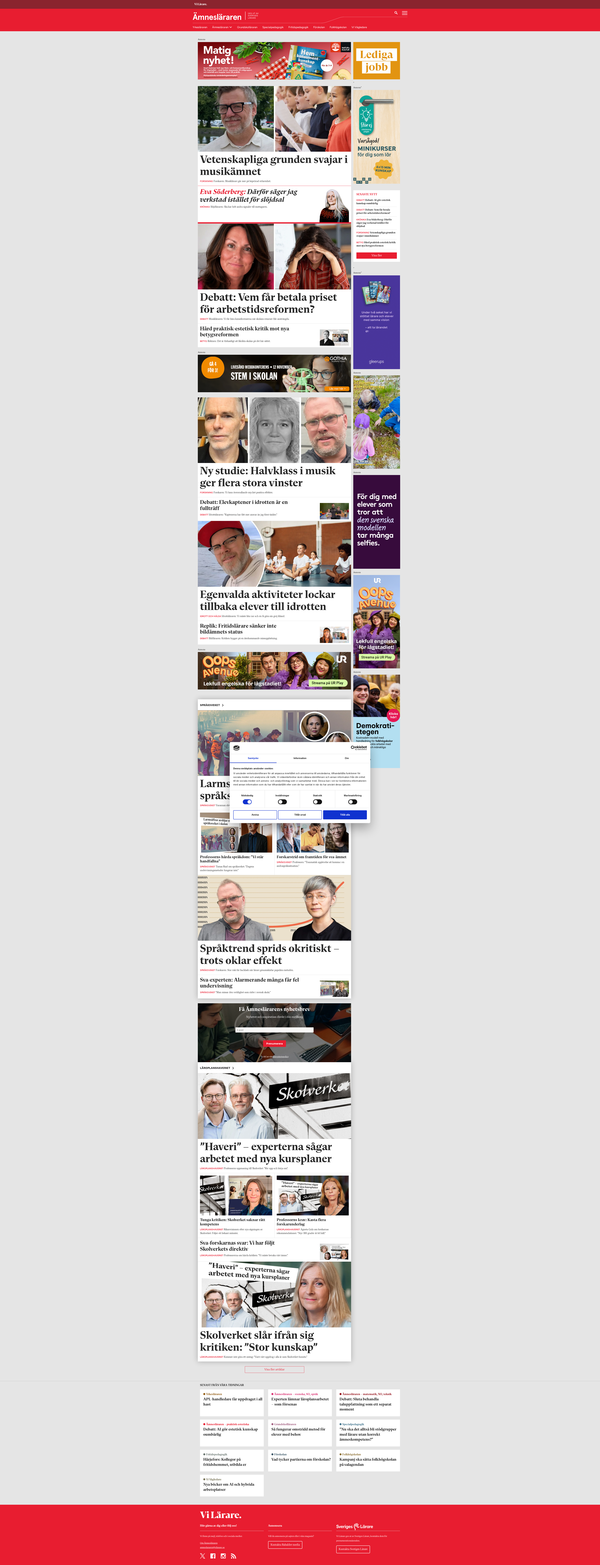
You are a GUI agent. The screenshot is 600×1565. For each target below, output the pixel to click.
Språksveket (210, 705)
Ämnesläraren (220, 27)
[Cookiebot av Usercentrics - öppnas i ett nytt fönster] (353, 748)
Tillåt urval (300, 815)
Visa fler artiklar (274, 1369)
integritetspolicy (281, 1057)
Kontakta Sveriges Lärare (353, 1549)
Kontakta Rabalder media (285, 1544)
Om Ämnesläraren (209, 1543)
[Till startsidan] (201, 4)
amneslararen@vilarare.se (212, 1547)
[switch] (282, 801)
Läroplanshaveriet (215, 1068)
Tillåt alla (345, 815)
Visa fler (377, 255)
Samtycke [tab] (253, 758)
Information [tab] (300, 758)
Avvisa (255, 815)
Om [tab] (347, 758)
